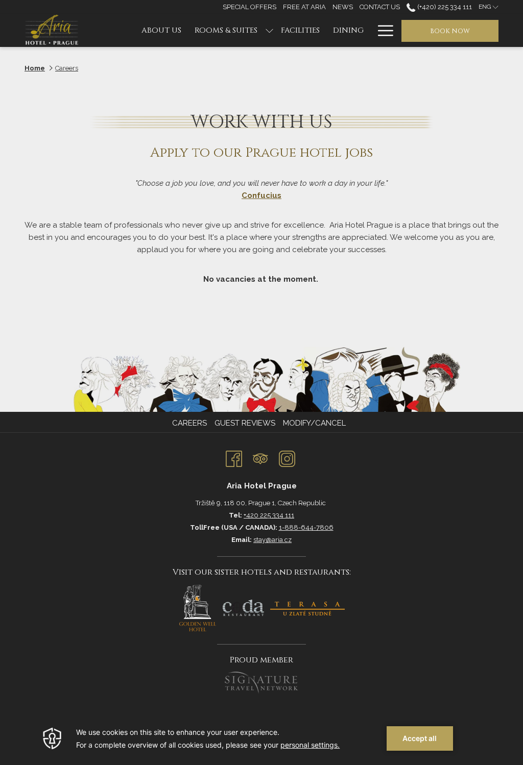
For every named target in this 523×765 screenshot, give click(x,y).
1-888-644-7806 (306, 527)
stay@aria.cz (272, 540)
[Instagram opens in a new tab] (287, 457)
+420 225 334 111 (269, 515)
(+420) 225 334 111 (444, 7)
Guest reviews (245, 423)
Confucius (261, 195)
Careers (189, 423)
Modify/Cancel (314, 423)
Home (35, 68)
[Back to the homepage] (53, 30)
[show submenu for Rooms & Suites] (269, 30)
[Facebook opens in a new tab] (234, 457)
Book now (450, 31)
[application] (261, 738)
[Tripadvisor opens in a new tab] (260, 457)
